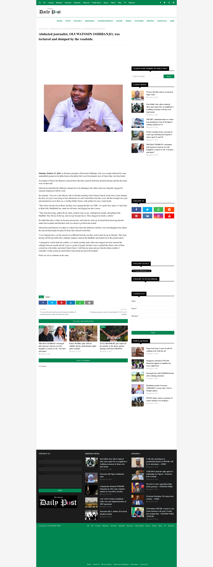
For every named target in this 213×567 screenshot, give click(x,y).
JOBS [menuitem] (172, 21)
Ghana (113, 2)
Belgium (59, 2)
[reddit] (169, 209)
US (40, 2)
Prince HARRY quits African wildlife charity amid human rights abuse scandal (82, 346)
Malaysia (86, 2)
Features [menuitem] (139, 21)
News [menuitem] (68, 21)
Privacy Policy (107, 564)
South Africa (96, 2)
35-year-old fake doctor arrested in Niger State (159, 93)
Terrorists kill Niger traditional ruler (112, 475)
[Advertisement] (83, 65)
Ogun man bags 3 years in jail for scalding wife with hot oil (159, 349)
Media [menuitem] (128, 21)
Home (40, 29)
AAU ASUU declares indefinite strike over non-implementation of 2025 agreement (113, 501)
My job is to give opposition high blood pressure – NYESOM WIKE (159, 485)
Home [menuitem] (59, 21)
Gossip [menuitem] (119, 21)
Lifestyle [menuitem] (162, 21)
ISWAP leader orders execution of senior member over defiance (159, 399)
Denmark (77, 2)
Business (132, 2)
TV (125, 2)
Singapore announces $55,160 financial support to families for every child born (158, 363)
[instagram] (169, 2)
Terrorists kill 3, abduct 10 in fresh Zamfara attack (113, 512)
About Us (96, 564)
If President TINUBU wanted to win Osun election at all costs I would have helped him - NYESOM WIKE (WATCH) (160, 512)
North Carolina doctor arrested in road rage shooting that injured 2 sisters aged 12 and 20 (159, 134)
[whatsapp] (158, 209)
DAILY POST (56, 526)
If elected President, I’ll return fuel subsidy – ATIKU (159, 497)
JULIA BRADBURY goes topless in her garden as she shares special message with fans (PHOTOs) (113, 346)
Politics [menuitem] (78, 21)
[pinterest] (173, 2)
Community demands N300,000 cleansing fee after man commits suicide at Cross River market (112, 489)
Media (45, 29)
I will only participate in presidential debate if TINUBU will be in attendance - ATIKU (159, 461)
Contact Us (144, 564)
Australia (68, 2)
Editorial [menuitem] (90, 21)
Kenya (106, 2)
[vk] (147, 216)
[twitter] (164, 2)
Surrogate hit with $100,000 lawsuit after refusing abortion (160, 374)
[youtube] (169, 216)
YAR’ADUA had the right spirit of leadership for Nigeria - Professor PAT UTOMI (159, 474)
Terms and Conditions (121, 564)
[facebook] (160, 2)
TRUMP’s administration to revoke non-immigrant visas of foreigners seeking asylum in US (159, 122)
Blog (120, 2)
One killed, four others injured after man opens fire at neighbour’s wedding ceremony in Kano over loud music (160, 108)
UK (44, 2)
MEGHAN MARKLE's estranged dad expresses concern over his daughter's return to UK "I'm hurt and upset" (52, 347)
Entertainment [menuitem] (105, 21)
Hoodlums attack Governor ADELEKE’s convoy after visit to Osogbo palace (159, 388)
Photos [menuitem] (150, 21)
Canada (51, 2)
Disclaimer (134, 564)
